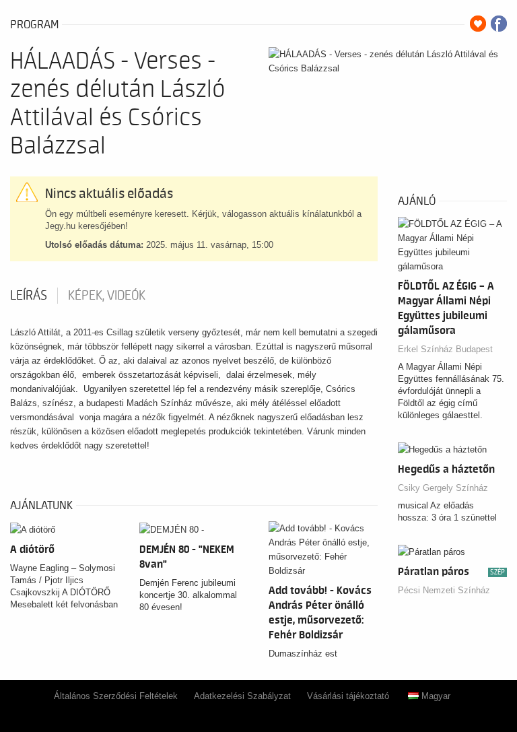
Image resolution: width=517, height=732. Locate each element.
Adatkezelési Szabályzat (242, 696)
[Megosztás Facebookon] (499, 23)
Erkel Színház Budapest (445, 349)
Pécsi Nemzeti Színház (444, 590)
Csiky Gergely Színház (443, 488)
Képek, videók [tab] (106, 295)
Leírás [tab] (28, 295)
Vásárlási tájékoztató (348, 696)
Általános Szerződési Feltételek (116, 696)
